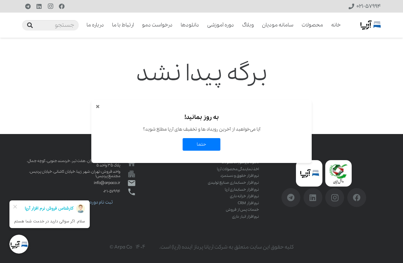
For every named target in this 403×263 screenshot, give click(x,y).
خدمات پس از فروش (242, 209)
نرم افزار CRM (248, 203)
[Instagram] (50, 6)
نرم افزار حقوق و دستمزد (239, 175)
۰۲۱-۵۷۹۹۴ (111, 191)
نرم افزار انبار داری (245, 216)
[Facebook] (61, 6)
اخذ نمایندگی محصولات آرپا (238, 169)
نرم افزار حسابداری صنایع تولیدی (233, 182)
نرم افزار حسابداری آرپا (242, 189)
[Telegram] (27, 6)
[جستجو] (30, 25)
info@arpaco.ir (107, 183)
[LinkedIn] (39, 6)
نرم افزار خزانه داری (244, 196)
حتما (201, 144)
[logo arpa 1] (370, 25)
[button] (82, 25)
